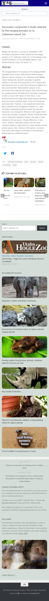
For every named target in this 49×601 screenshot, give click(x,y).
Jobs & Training (17, 256)
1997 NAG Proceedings (15, 162)
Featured (6, 256)
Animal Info (7, 20)
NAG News (29, 256)
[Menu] (46, 3)
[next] (46, 195)
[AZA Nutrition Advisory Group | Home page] (19, 3)
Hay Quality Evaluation (11, 392)
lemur (26, 162)
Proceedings (6, 165)
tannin (14, 165)
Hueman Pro (35, 593)
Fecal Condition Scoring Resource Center (19, 451)
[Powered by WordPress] (18, 593)
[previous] (2, 195)
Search (4, 224)
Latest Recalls (8, 575)
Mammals (17, 20)
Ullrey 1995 (23, 533)
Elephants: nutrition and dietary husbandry (19, 301)
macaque (33, 162)
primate (40, 162)
